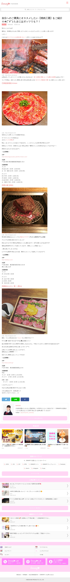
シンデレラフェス (44, 551)
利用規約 (25, 574)
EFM (25, 464)
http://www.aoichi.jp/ (7, 362)
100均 (7, 464)
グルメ (4, 24)
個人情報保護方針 (33, 574)
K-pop (43, 468)
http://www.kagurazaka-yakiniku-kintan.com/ (14, 156)
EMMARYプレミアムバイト (49, 464)
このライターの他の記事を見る (35, 418)
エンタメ (7, 554)
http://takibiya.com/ (7, 259)
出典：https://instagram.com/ (9, 133)
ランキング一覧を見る (35, 508)
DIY (19, 464)
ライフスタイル (43, 547)
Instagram (35, 468)
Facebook (62, 464)
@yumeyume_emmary (27, 412)
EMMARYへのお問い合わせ (47, 574)
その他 (41, 554)
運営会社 (18, 574)
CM (13, 464)
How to (27, 468)
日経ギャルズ (8, 547)
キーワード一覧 (35, 473)
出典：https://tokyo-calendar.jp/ (9, 75)
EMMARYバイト (35, 464)
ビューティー (8, 551)
